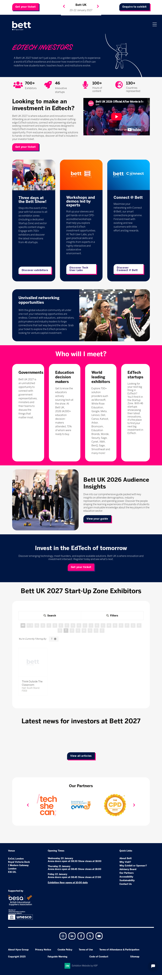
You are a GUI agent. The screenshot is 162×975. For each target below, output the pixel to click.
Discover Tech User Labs (78, 269)
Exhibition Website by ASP (85, 965)
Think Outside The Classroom (32, 683)
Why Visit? (125, 862)
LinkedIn (72, 936)
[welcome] (21, 26)
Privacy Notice (43, 949)
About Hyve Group (18, 949)
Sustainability (127, 880)
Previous (64, 6)
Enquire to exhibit (134, 6)
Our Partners (126, 873)
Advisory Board (127, 869)
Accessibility (126, 876)
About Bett (125, 858)
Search (51, 615)
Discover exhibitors (35, 270)
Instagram (63, 936)
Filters (114, 615)
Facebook (81, 936)
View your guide (97, 518)
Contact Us (125, 884)
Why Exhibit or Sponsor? (133, 865)
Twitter (90, 936)
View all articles (81, 755)
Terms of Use (86, 949)
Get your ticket (25, 6)
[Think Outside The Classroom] (33, 662)
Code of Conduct (98, 956)
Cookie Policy (65, 949)
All (23, 625)
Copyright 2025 (17, 956)
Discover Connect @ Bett (127, 269)
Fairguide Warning (57, 956)
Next (98, 6)
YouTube (99, 936)
